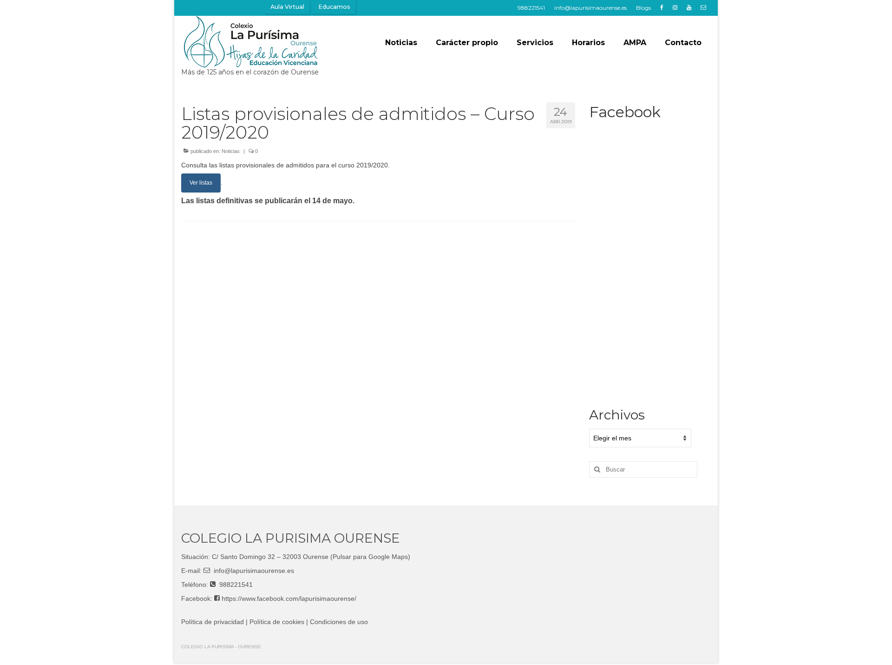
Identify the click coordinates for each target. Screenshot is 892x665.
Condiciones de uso (339, 621)
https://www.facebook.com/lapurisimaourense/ (289, 598)
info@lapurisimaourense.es (254, 570)
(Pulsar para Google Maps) (370, 556)
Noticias (231, 151)
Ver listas (201, 183)
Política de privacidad (212, 621)
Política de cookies (276, 621)
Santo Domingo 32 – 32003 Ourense (274, 556)
